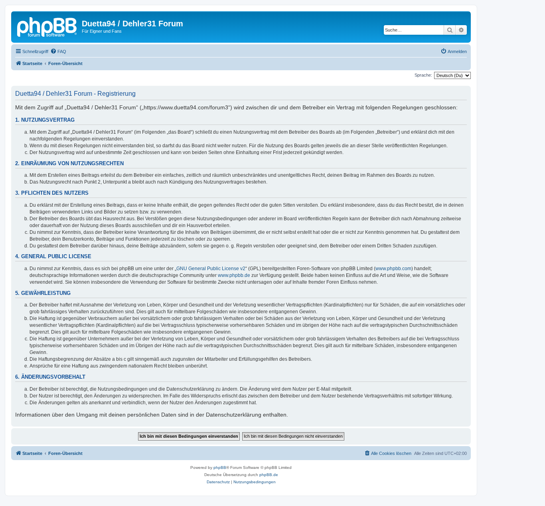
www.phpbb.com (393, 268)
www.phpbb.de (234, 275)
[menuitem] (58, 51)
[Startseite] (47, 26)
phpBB (219, 467)
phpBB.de (268, 474)
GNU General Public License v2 (210, 268)
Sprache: (423, 75)
